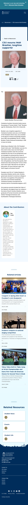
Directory (4, 471)
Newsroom (8, 22)
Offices (3, 473)
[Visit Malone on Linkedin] (19, 491)
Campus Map (5, 478)
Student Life (9, 435)
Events (7, 424)
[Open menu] (25, 13)
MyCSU (3, 480)
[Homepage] (6, 12)
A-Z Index (4, 493)
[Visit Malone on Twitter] (11, 491)
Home (7, 74)
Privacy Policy (11, 493)
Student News (10, 414)
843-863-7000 (5, 460)
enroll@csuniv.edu (6, 462)
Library (3, 482)
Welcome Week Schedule (16, 5)
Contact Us (4, 467)
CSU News (4, 469)
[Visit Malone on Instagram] (14, 491)
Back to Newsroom (10, 38)
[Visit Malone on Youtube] (16, 491)
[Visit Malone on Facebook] (9, 491)
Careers (3, 483)
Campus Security (6, 497)
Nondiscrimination (20, 493)
